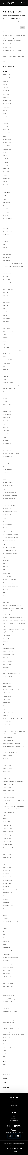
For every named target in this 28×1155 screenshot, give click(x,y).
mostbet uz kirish (7, 825)
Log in (4, 1064)
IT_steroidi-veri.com (8, 651)
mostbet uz (5, 818)
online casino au (7, 854)
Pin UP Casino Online (8, 880)
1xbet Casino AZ (7, 279)
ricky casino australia (8, 925)
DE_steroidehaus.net (8, 508)
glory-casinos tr (7, 602)
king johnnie (6, 667)
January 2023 (6, 136)
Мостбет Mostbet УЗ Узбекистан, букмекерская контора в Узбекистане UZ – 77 (13, 1014)
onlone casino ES (7, 857)
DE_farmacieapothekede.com (10, 492)
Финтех (5, 1040)
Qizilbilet (5, 915)
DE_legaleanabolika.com (9, 498)
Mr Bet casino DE (7, 838)
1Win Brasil (5, 215)
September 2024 (7, 78)
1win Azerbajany (7, 212)
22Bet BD (5, 337)
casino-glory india (7, 456)
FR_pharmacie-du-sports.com (10, 582)
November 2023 (7, 103)
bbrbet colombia (7, 404)
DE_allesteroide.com (8, 482)
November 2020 (7, 178)
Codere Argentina (7, 469)
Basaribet (5, 401)
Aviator (4, 356)
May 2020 (5, 184)
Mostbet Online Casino (8, 790)
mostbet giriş (6, 762)
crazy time (5, 476)
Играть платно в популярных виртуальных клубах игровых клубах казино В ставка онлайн (13, 59)
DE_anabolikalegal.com (8, 485)
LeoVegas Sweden (7, 686)
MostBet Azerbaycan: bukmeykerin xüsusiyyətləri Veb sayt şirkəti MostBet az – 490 (14, 746)
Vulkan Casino (6, 973)
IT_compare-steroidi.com (9, 648)
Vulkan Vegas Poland (8, 983)
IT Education (6, 638)
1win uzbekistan (7, 238)
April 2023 (5, 126)
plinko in (5, 912)
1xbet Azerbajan (6, 260)
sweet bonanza (6, 947)
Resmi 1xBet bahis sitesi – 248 (10, 921)
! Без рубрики (6, 202)
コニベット (5, 1056)
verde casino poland (8, 967)
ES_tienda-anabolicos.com (9, 557)
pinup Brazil (6, 902)
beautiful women (7, 411)
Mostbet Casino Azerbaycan (10, 758)
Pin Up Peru (6, 886)
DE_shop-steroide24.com (9, 505)
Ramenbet (5, 918)
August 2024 (6, 81)
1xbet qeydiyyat (6, 318)
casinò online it (6, 450)
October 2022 (6, 146)
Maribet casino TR (7, 702)
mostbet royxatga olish (8, 812)
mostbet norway (7, 787)
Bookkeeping (6, 430)
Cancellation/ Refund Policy (14, 1146)
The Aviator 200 (7, 43)
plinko (4, 908)
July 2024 (5, 84)
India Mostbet (6, 635)
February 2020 (6, 188)
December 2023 (7, 100)
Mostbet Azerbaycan (8, 740)
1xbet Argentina (6, 251)
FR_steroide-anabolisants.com (10, 586)
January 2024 (6, 97)
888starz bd (6, 347)
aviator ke (5, 369)
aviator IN (5, 366)
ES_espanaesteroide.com (9, 544)
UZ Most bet (6, 960)
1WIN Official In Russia (8, 231)
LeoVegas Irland (7, 683)
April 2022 (5, 165)
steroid (4, 944)
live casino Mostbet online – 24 (11, 689)
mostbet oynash (7, 793)
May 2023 (5, 123)
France (4, 592)
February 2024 (6, 94)
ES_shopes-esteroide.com (9, 550)
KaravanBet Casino (7, 661)
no (3, 851)
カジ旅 (4, 1053)
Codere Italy (6, 472)
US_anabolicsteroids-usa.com (10, 957)
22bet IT (5, 341)
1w (3, 205)
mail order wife (6, 699)
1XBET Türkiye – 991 (8, 331)
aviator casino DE (7, 360)
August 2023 (6, 113)
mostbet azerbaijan (7, 737)
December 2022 (7, 139)
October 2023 (6, 107)
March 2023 (6, 129)
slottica (5, 938)
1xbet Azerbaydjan (7, 269)
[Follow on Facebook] (14, 1136)
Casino (4, 437)
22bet (4, 334)
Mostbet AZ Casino (7, 728)
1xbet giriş (5, 295)
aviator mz (5, 373)
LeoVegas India (6, 680)
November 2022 (7, 142)
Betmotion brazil (7, 414)
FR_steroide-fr (6, 589)
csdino (4, 479)
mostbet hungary (7, 765)
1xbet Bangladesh (7, 273)
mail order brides (7, 696)
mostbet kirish (6, 778)
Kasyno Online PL (7, 664)
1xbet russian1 (6, 328)
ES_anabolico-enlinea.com (9, 527)
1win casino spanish (8, 221)
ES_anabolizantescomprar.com (10, 534)
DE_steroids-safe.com (8, 514)
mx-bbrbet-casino (7, 844)
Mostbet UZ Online (7, 828)
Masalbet (5, 706)
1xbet (4, 244)
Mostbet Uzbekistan (8, 831)
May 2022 (5, 162)
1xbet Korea (5, 305)
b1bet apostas (6, 391)
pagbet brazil (6, 864)
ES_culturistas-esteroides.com (10, 537)
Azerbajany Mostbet (8, 382)
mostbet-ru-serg (7, 835)
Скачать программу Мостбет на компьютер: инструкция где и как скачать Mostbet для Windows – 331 (14, 1034)
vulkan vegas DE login (8, 980)
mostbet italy (6, 775)
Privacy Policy (8, 1143)
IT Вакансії (5, 641)
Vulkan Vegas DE (7, 976)
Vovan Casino (6, 970)
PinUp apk (5, 899)
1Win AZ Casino (6, 208)
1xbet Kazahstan (7, 302)
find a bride (5, 563)
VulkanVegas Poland (8, 986)
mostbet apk (6, 715)
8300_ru (5, 344)
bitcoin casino (6, 417)
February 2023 (6, 133)
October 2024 (6, 74)
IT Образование (7, 645)
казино (4, 1005)
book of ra (5, 427)
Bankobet (5, 398)
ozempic (5, 860)
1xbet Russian (6, 325)
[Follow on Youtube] (18, 1136)
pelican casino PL (7, 867)
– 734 (4, 199)
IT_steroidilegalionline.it (9, 654)
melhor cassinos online (8, 712)
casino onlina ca (7, 443)
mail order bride (7, 693)
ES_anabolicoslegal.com (9, 531)
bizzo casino (6, 421)
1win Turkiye (6, 234)
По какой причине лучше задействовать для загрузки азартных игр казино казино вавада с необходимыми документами (14, 38)
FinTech (5, 570)
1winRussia (5, 241)
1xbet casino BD (7, 282)
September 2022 (7, 149)
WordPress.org (6, 1074)
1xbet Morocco (6, 312)
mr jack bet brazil (7, 841)
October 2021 (6, 171)
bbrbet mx (5, 408)
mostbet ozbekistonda (8, 797)
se (3, 931)
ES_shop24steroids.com (9, 547)
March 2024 (6, 91)
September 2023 (7, 110)
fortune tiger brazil (7, 576)
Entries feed (6, 1067)
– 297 (4, 196)
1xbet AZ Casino (7, 254)
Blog (4, 424)
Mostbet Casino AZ (7, 755)
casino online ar (7, 446)
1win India (5, 228)
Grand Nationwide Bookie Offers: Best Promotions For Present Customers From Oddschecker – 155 (13, 608)
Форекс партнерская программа (11, 1047)
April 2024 (5, 87)
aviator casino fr (7, 363)
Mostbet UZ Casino (7, 822)
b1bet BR (5, 395)
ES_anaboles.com (7, 524)
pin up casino (6, 873)
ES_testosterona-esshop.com (10, 553)
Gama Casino (6, 595)
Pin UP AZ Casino (7, 870)
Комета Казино (6, 1008)
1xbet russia (6, 321)
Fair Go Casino (6, 560)
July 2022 (5, 155)
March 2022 (6, 168)
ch (3, 466)
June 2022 (5, 159)
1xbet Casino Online (8, 289)
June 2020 (5, 181)
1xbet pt (5, 315)
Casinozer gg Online (8, 463)
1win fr (4, 225)
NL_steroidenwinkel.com (9, 847)
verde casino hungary (8, 963)
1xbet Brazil (5, 276)
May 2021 (5, 175)
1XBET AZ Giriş (6, 257)
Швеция (5, 1050)
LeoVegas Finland (7, 676)
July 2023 (5, 116)
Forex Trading (6, 573)
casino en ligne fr (7, 440)
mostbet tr (5, 815)
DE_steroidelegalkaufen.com (10, 511)
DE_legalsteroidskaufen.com (10, 502)
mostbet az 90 (6, 724)
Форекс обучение (7, 1043)
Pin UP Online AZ (7, 883)
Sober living (6, 941)
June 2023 (5, 120)
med (4, 709)
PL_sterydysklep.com (8, 905)
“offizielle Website (7, 47)
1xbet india (5, 299)
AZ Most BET (6, 379)
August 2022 (6, 152)
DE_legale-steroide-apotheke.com (11, 495)
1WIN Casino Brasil (7, 218)
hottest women (6, 614)
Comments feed (7, 1071)
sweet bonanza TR (7, 951)
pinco (4, 895)
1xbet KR (5, 308)
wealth (4, 989)
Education (5, 518)
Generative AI (6, 599)
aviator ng (5, 376)
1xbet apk (5, 247)
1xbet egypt (5, 292)
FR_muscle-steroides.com (9, 579)
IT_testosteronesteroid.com (9, 657)
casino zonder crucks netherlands (11, 453)
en (3, 521)
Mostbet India (6, 771)
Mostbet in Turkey (7, 768)
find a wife (5, 566)
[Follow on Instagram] (10, 1136)
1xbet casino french (7, 286)
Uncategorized (6, 954)
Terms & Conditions (18, 1143)
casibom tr (5, 434)
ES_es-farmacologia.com (9, 540)
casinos (5, 459)
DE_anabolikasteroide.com (9, 489)
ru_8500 (5, 928)
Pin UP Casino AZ (7, 877)
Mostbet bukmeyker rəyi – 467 (10, 752)
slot (4, 934)
